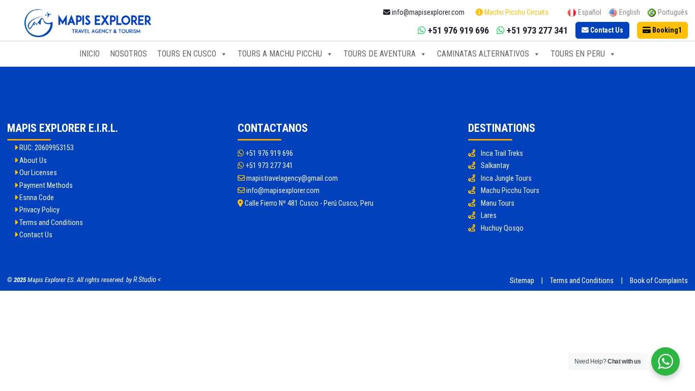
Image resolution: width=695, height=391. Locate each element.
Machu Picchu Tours (510, 190)
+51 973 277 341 (268, 165)
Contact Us (35, 235)
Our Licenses (37, 173)
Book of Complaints (659, 280)
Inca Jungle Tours (506, 178)
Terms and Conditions (50, 222)
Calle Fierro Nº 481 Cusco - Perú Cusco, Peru (308, 203)
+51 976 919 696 (268, 153)
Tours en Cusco (186, 54)
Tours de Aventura (379, 54)
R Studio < (147, 279)
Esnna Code (36, 197)
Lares (489, 215)
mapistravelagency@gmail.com (291, 178)
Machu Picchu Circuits (515, 12)
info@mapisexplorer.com (282, 190)
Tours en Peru (578, 54)
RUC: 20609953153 (46, 148)
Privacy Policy (39, 210)
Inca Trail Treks (502, 153)
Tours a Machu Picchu (280, 54)
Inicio (89, 54)
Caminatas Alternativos (483, 54)
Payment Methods (45, 185)
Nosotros (128, 54)
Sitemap (522, 280)
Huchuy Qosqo (502, 228)
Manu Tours (497, 203)
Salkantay (495, 165)
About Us (32, 160)
